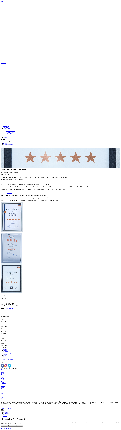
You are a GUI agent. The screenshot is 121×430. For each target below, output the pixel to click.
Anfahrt (5, 145)
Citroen (2, 373)
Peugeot (2, 389)
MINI (2, 384)
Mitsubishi (3, 386)
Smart (2, 394)
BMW (2, 371)
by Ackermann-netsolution (16, 405)
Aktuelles (5, 350)
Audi (2, 369)
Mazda (2, 382)
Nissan (2, 387)
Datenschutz (8, 408)
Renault (2, 391)
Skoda (2, 393)
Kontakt (5, 355)
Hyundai (2, 379)
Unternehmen (6, 414)
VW (1, 398)
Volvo (2, 397)
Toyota (2, 396)
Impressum (5, 356)
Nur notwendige (11, 425)
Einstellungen (4, 425)
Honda (2, 378)
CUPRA (2, 374)
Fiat (1, 376)
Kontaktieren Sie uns (8, 144)
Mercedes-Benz (4, 383)
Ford (2, 377)
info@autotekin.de (9, 308)
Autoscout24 (9, 193)
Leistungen (5, 351)
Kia (1, 381)
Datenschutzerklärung (8, 358)
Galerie (5, 354)
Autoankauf (6, 413)
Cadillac (2, 372)
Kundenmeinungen (7, 353)
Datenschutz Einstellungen (9, 359)
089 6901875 (3, 63)
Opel (2, 388)
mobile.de (9, 182)
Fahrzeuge (5, 349)
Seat (1, 392)
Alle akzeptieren (19, 425)
